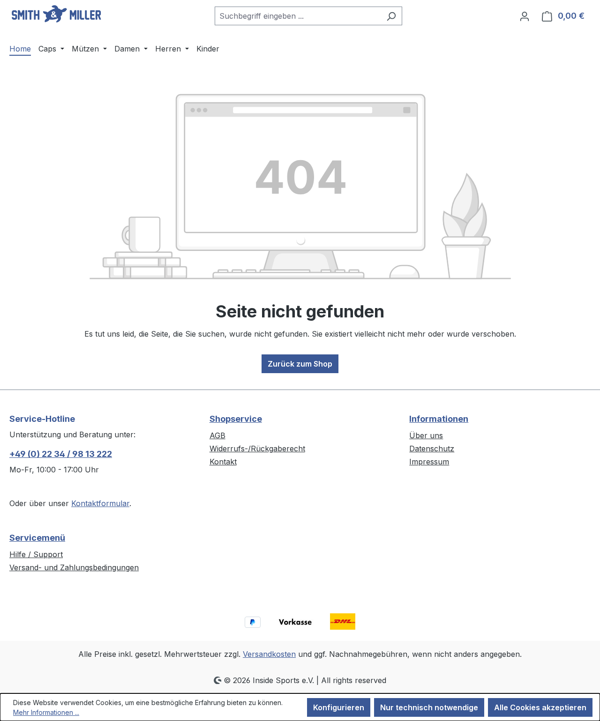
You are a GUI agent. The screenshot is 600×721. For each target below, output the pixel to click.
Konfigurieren (338, 707)
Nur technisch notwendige (429, 707)
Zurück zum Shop (300, 363)
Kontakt (223, 461)
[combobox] (298, 16)
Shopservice (236, 419)
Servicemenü (37, 538)
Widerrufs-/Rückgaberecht (257, 448)
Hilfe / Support (36, 554)
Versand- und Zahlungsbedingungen (74, 567)
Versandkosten (269, 654)
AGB (217, 435)
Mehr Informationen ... (46, 712)
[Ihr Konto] (524, 16)
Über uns (426, 435)
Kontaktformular (100, 503)
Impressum (429, 461)
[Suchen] (391, 16)
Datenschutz (431, 448)
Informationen (438, 419)
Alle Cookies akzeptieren (540, 707)
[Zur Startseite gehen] (56, 14)
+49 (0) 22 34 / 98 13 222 (60, 454)
